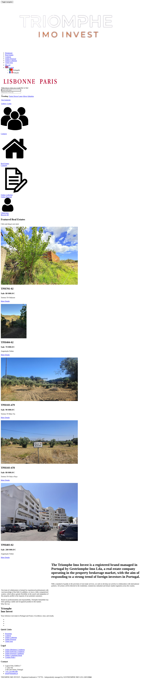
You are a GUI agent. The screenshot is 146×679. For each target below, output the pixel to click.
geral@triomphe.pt (11, 673)
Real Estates (5, 163)
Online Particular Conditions (14, 651)
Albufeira (30, 96)
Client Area (5, 213)
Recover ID (5, 215)
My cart (7, 65)
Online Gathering (7, 195)
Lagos (20, 96)
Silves (25, 96)
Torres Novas (13, 96)
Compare (4, 165)
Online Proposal (6, 197)
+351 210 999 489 (11, 671)
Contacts (4, 134)
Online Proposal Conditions (14, 653)
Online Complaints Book (13, 655)
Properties (8, 634)
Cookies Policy (10, 657)
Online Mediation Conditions (15, 650)
